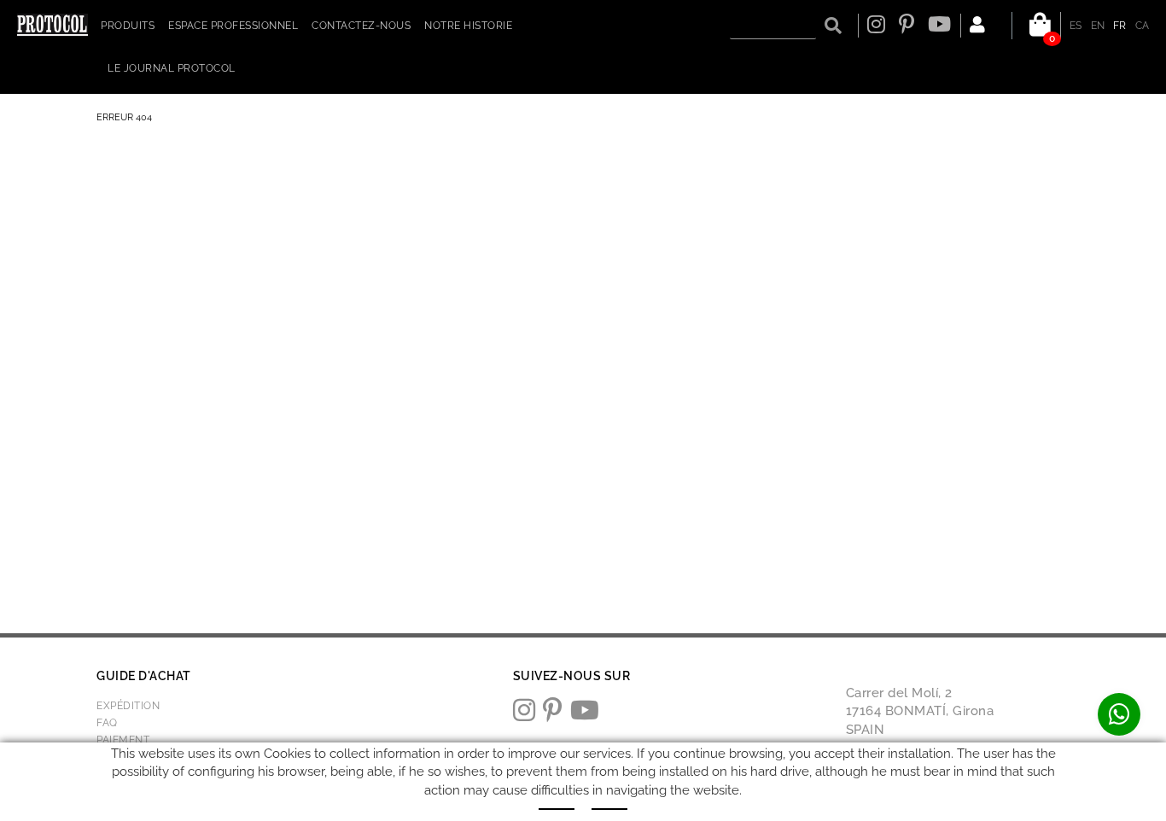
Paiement (122, 740)
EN (1098, 26)
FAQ (107, 723)
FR (1120, 26)
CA (1142, 26)
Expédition (128, 706)
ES (1076, 26)
